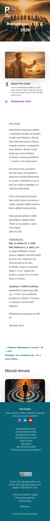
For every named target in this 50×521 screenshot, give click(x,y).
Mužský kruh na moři (26, 437)
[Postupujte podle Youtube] (30, 420)
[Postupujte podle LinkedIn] (25, 420)
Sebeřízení (26, 443)
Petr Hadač (25, 83)
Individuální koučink (26, 428)
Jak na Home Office (26, 446)
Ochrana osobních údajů (25, 494)
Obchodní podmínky (25, 497)
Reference (25, 506)
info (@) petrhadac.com (28, 481)
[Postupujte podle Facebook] (19, 420)
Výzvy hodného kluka (26, 431)
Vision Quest (26, 440)
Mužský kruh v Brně (21, 101)
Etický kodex (25, 501)
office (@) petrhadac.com (28, 484)
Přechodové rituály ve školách (26, 449)
